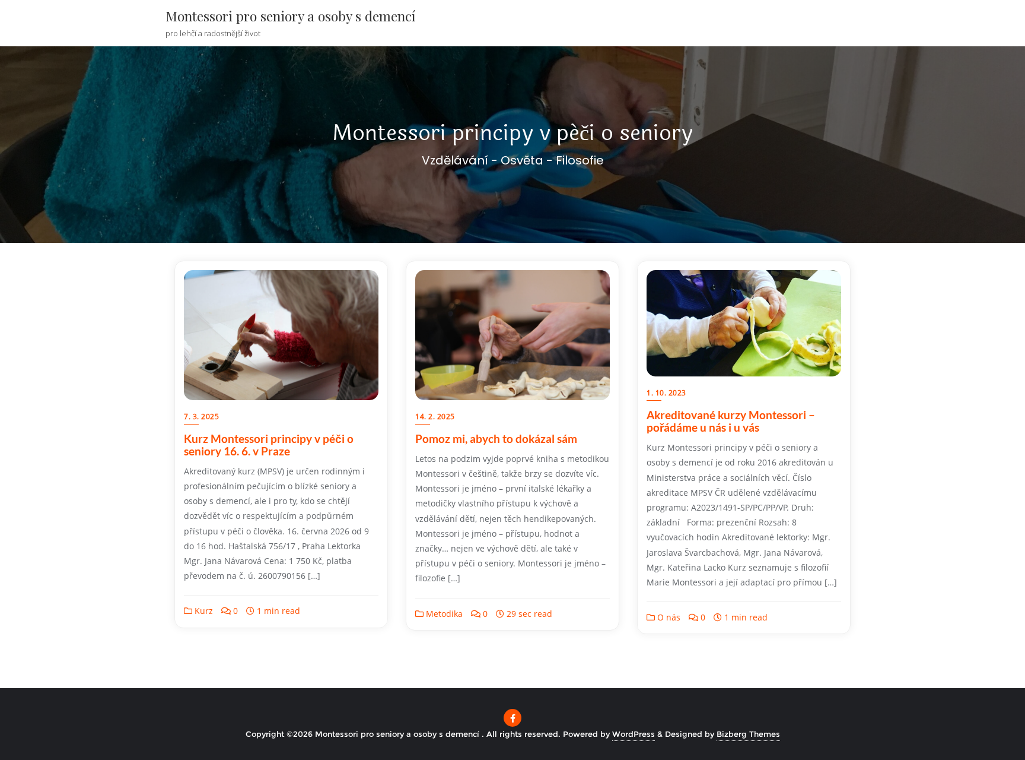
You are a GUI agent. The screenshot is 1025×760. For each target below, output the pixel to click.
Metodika (443, 613)
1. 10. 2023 (666, 393)
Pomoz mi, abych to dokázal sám (496, 438)
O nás (667, 617)
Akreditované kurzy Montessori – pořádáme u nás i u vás (731, 421)
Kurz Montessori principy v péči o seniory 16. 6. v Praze (269, 445)
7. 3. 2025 (201, 416)
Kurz (202, 610)
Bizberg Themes (748, 734)
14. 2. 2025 (435, 416)
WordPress (633, 734)
